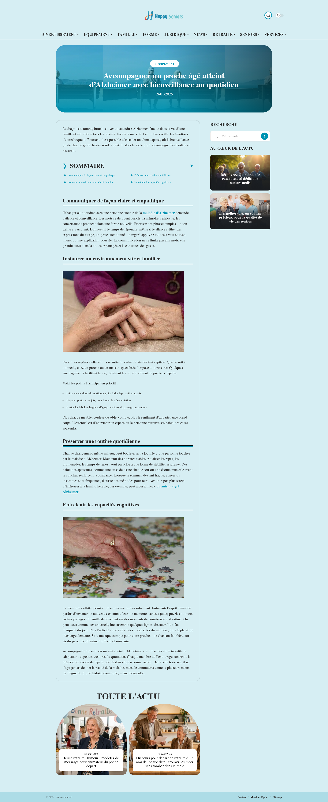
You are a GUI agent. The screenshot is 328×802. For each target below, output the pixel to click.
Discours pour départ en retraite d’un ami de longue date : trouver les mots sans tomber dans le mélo (164, 761)
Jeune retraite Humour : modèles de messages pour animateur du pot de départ (91, 761)
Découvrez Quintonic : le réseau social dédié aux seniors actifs (240, 178)
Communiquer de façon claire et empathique (91, 175)
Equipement (164, 64)
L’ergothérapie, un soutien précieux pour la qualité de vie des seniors (240, 217)
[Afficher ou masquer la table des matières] (148, 166)
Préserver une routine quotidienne (152, 175)
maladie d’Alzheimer (159, 212)
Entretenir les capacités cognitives (152, 182)
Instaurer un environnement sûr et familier (90, 182)
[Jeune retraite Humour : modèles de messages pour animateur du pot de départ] (91, 739)
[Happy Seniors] (164, 15)
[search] (268, 15)
